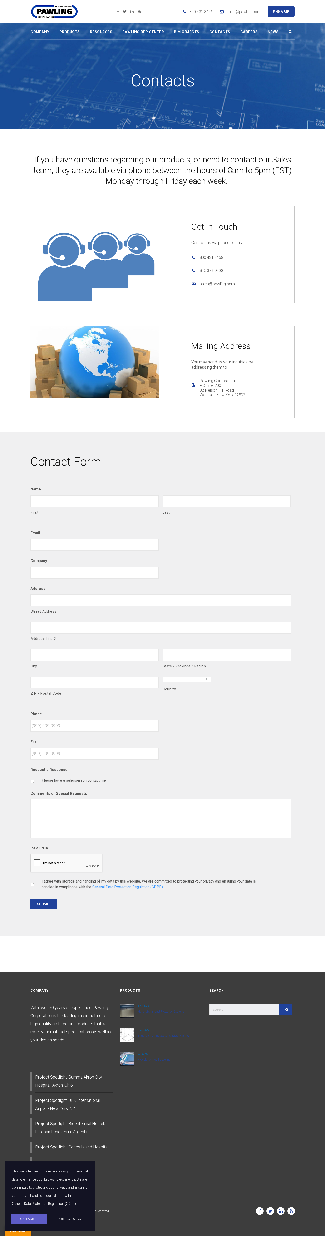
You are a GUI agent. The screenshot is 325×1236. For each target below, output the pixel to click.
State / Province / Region (184, 666)
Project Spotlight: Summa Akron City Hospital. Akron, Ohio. (68, 1081)
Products (69, 32)
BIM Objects (186, 32)
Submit (43, 904)
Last (166, 512)
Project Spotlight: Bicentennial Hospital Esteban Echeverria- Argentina (71, 1127)
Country (169, 689)
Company (39, 32)
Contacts (219, 32)
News (273, 32)
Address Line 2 (43, 639)
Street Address (43, 611)
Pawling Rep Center (143, 32)
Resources (101, 32)
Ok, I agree (29, 1219)
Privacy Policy (70, 1219)
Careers (249, 32)
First (34, 512)
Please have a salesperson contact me (74, 780)
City (34, 666)
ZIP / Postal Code (46, 693)
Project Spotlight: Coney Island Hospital (71, 1146)
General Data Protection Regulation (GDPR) (127, 887)
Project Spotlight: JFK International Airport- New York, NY (67, 1104)
